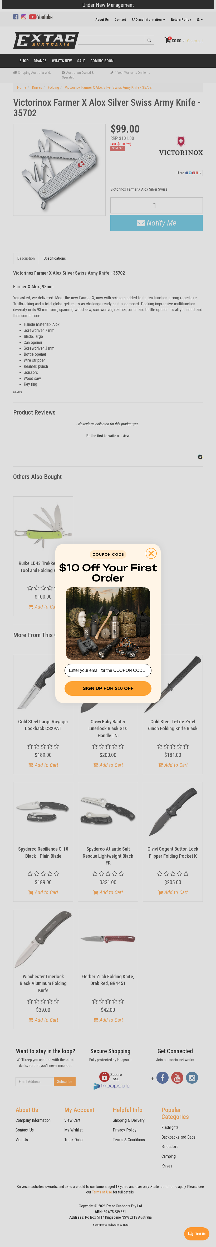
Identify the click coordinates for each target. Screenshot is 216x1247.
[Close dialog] (151, 553)
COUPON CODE (108, 554)
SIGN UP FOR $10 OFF (108, 688)
